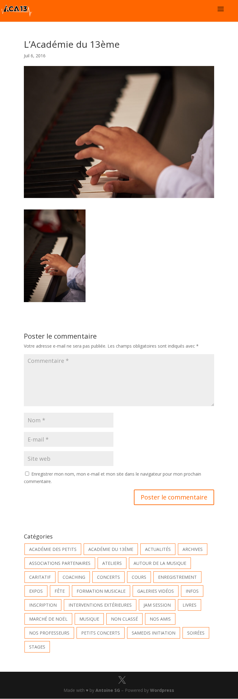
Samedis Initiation (153, 633)
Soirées (196, 633)
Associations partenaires (59, 563)
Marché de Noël (48, 619)
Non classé (124, 619)
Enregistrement (177, 577)
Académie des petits (53, 549)
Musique (89, 619)
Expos (36, 591)
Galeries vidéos (155, 591)
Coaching (74, 577)
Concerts (108, 577)
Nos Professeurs (49, 633)
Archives (193, 549)
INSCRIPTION (43, 605)
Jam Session (157, 605)
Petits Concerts (100, 633)
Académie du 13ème (110, 549)
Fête (60, 591)
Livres (189, 605)
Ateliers (112, 563)
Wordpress (162, 690)
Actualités (158, 549)
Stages (37, 647)
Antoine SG (107, 690)
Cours (139, 577)
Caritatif (40, 577)
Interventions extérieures (100, 605)
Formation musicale (101, 591)
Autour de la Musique (160, 563)
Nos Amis (160, 619)
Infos (192, 591)
